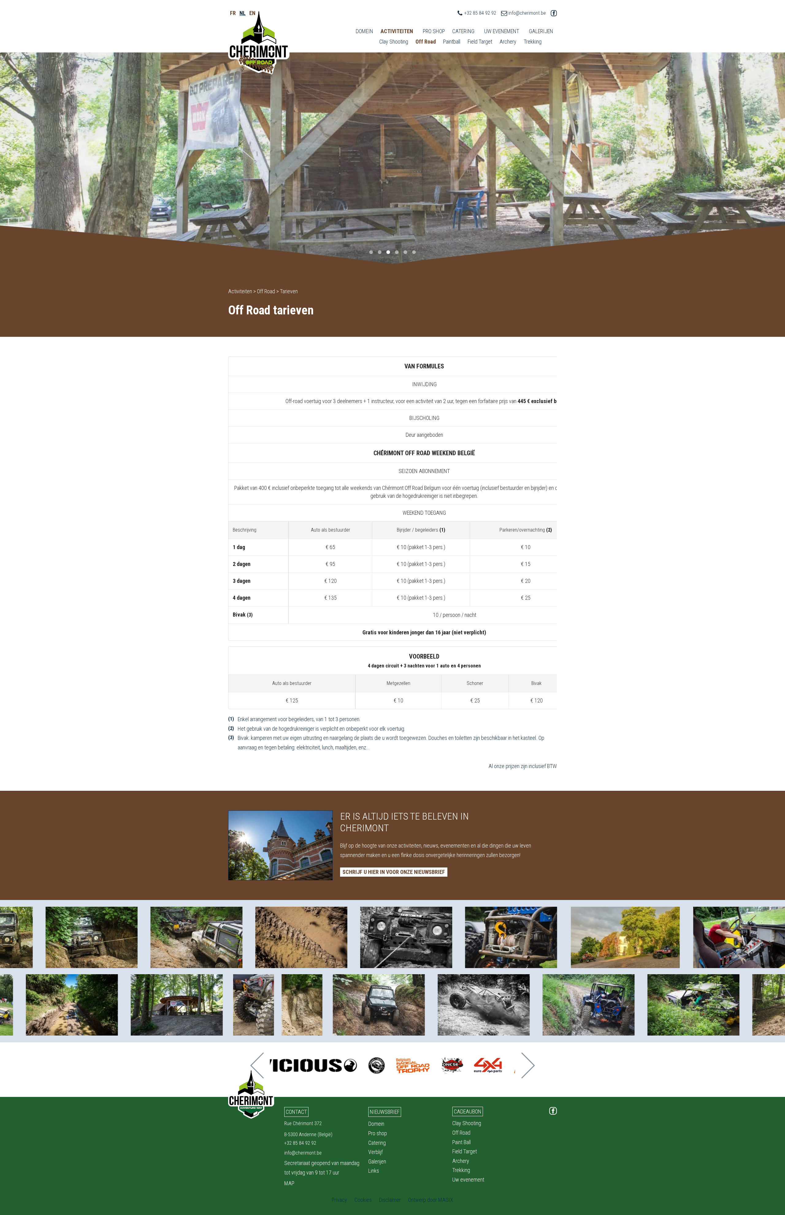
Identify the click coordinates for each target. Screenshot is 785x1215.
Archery (508, 41)
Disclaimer (390, 1200)
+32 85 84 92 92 (480, 13)
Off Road (425, 41)
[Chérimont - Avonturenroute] (258, 42)
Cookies (363, 1200)
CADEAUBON (467, 1111)
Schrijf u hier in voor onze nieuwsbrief (394, 872)
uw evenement (501, 31)
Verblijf (375, 1152)
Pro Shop (434, 31)
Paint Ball (461, 1142)
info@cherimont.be (527, 13)
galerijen (541, 31)
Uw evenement (468, 1179)
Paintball (451, 41)
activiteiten (397, 31)
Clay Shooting (393, 41)
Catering (463, 31)
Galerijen (377, 1161)
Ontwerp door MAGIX (430, 1200)
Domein (364, 31)
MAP (289, 1183)
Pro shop (377, 1133)
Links (373, 1170)
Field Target (480, 41)
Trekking (533, 41)
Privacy (339, 1200)
